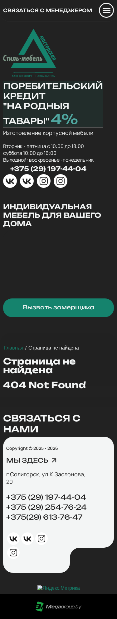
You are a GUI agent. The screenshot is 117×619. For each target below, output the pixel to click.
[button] (32, 461)
